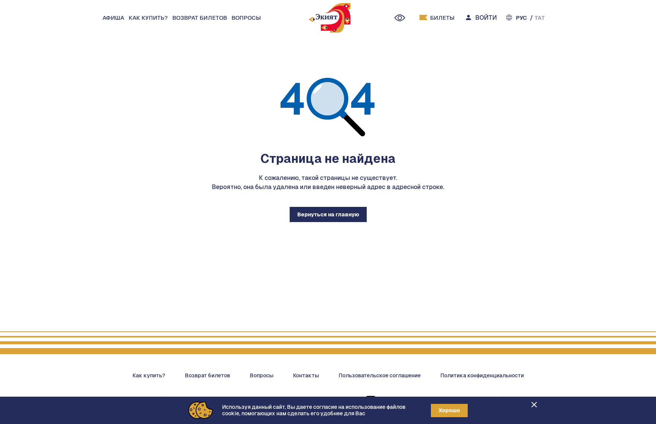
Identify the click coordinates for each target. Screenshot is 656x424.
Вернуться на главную (328, 214)
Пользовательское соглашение (380, 375)
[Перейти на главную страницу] (329, 19)
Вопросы (261, 375)
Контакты (306, 375)
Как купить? (148, 375)
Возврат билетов (207, 375)
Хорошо (449, 410)
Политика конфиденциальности (482, 375)
